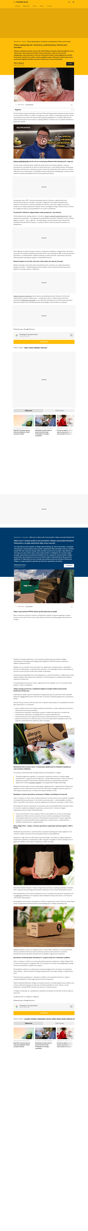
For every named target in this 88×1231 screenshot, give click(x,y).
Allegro (23, 696)
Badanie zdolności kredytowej (22, 296)
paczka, (48, 1019)
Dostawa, (34, 1019)
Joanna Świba (69, 428)
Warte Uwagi (59, 410)
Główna (17, 6)
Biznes (42, 6)
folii (49, 969)
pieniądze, (37, 347)
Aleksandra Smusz (20, 565)
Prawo (35, 6)
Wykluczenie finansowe (28, 300)
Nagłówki (18, 109)
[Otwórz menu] (72, 2)
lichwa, (30, 347)
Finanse (49, 6)
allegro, (27, 1019)
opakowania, (41, 1019)
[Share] (72, 105)
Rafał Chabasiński (48, 428)
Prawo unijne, (61, 1019)
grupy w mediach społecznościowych (56, 216)
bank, (26, 347)
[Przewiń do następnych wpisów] (72, 424)
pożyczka (43, 347)
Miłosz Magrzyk (19, 63)
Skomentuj (25, 104)
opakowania (18, 895)
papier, (54, 1019)
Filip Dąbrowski (25, 428)
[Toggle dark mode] (69, 2)
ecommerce (69, 565)
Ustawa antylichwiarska (21, 161)
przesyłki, (69, 1019)
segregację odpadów (35, 782)
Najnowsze (26, 6)
